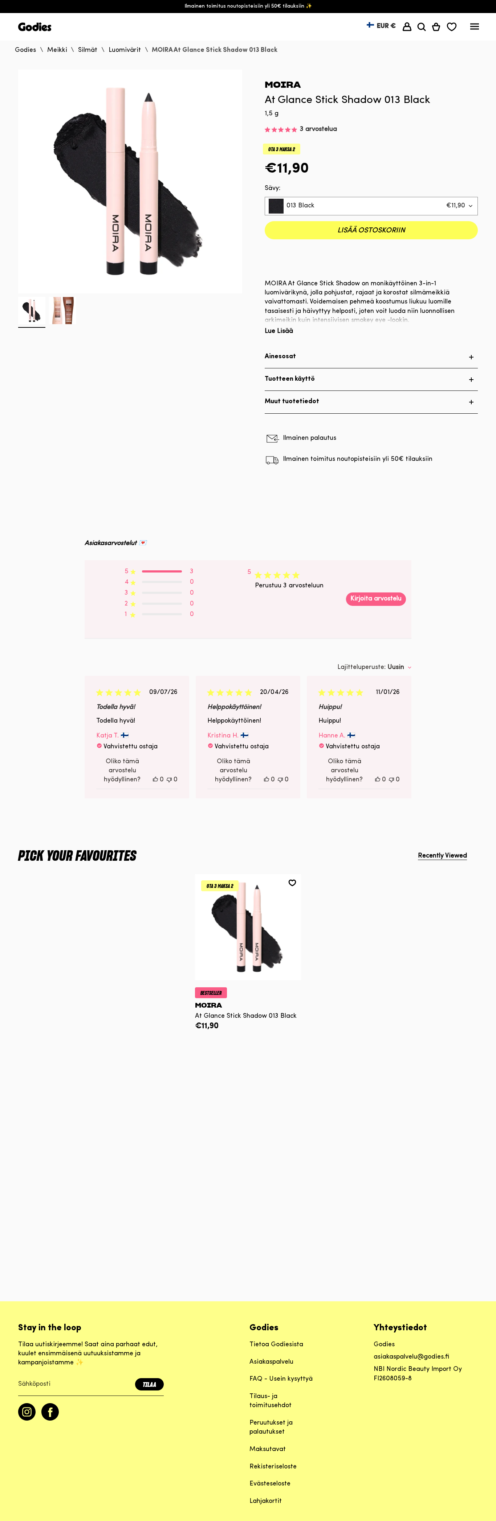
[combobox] (371, 206)
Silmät (87, 50)
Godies (25, 50)
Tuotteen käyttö (290, 379)
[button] (421, 26)
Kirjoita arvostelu (376, 599)
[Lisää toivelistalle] (292, 883)
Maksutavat (267, 1449)
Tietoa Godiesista (276, 1345)
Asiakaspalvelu (271, 1362)
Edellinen (18, 181)
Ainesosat (280, 357)
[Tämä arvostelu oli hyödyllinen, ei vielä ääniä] (155, 780)
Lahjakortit (265, 1501)
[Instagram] (27, 1419)
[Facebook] (50, 1419)
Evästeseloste (269, 1484)
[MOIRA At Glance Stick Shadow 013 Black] (248, 927)
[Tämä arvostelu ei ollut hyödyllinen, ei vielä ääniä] (169, 780)
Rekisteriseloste (273, 1467)
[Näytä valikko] (474, 28)
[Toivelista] (451, 26)
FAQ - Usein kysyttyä (281, 1379)
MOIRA (283, 84)
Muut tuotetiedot (292, 401)
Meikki (57, 50)
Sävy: (272, 188)
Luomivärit (125, 50)
